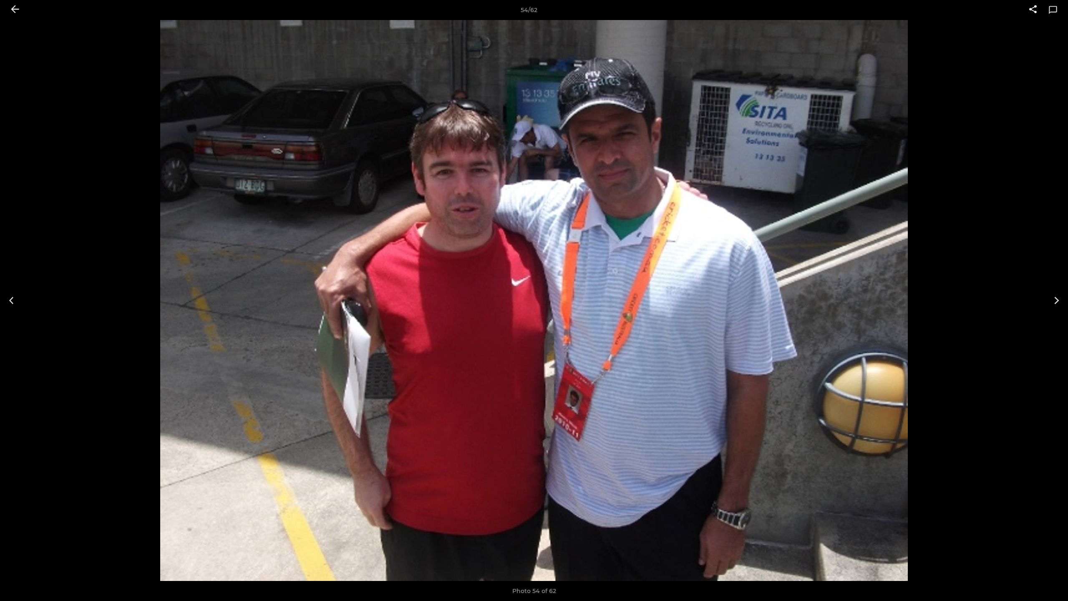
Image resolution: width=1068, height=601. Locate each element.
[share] (1033, 10)
